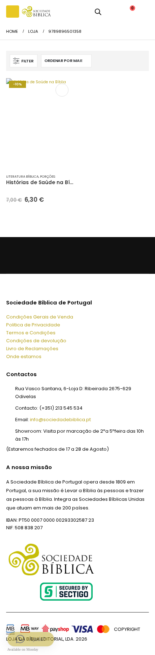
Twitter (29, 255)
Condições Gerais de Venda (39, 316)
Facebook (13, 255)
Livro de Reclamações (32, 348)
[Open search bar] (98, 11)
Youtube (45, 255)
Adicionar (62, 90)
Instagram (61, 255)
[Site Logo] (36, 11)
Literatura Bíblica (22, 176)
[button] (12, 11)
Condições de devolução (36, 340)
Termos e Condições (31, 332)
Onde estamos (23, 356)
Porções (47, 176)
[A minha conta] (112, 11)
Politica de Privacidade (33, 324)
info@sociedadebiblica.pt (60, 419)
